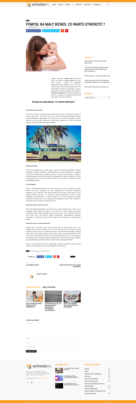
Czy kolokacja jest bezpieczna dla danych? (71, 384)
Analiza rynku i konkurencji (93, 374)
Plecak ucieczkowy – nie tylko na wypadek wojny (97, 76)
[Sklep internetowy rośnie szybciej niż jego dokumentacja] (34, 296)
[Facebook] (106, 1)
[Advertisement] (68, 12)
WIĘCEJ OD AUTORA (49, 287)
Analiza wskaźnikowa (91, 388)
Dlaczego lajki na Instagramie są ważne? (71, 376)
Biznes (54, 4)
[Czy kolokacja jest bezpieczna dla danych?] (59, 385)
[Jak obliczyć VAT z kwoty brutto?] (59, 370)
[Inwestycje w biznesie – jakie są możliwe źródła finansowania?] (72, 296)
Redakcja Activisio (33, 27)
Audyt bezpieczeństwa (91, 379)
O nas (27, 1)
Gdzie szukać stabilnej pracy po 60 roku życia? (97, 87)
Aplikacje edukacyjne (91, 381)
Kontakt (36, 1)
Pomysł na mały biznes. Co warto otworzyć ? (40, 251)
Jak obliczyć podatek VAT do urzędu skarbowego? (70, 265)
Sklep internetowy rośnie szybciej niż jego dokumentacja (33, 305)
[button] (108, 4)
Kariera (60, 4)
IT (72, 4)
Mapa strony (107, 401)
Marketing (87, 4)
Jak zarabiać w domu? (32, 265)
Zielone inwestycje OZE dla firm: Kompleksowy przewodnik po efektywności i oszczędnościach (53, 307)
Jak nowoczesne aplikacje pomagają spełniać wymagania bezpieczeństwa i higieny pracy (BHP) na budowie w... (96, 69)
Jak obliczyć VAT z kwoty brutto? (71, 369)
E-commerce (96, 4)
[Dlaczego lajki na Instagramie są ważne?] (59, 378)
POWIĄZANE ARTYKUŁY (33, 287)
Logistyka (79, 4)
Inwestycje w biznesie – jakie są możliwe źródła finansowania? (71, 305)
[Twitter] (109, 1)
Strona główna (29, 18)
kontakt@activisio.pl (42, 378)
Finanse (67, 4)
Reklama (31, 1)
